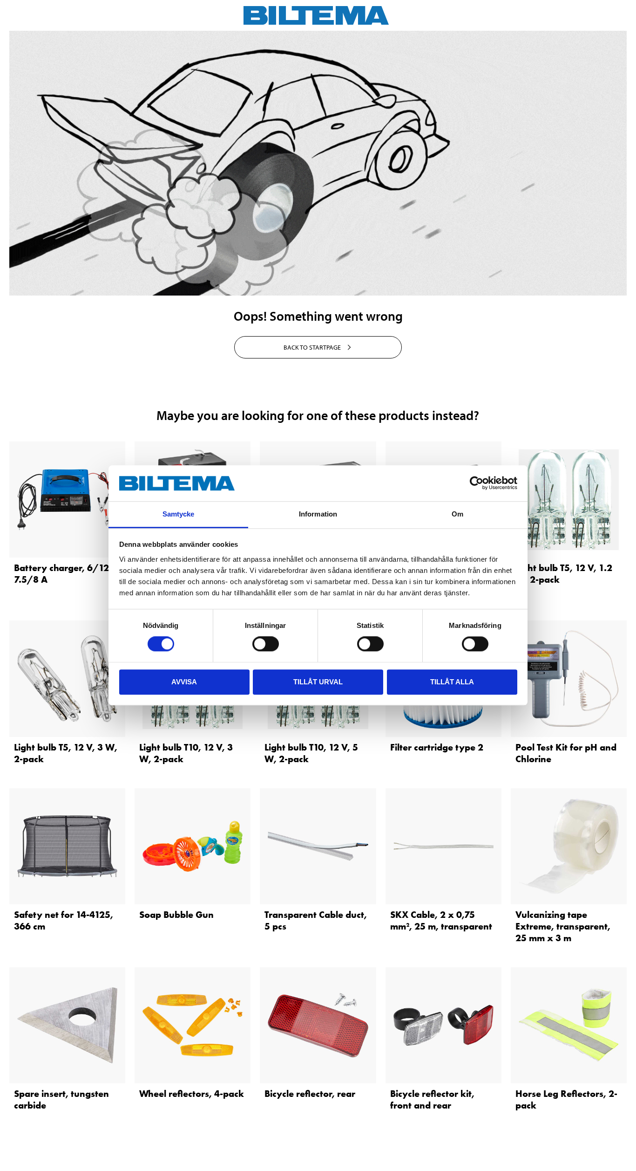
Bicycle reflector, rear (309, 1094)
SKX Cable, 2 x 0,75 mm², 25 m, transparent (441, 920)
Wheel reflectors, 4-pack (191, 1094)
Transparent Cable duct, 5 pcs (315, 920)
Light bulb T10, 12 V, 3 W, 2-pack (186, 753)
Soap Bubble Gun (176, 915)
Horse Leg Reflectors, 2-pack (566, 1099)
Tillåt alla (452, 682)
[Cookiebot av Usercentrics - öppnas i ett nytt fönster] (476, 483)
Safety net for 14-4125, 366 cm (63, 920)
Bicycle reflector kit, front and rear (432, 1099)
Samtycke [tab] (178, 514)
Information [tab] (318, 514)
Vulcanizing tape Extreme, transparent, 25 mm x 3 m (562, 926)
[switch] (265, 643)
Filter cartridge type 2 (436, 747)
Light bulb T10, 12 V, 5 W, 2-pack (311, 753)
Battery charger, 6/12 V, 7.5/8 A (67, 574)
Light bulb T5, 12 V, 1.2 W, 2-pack (563, 574)
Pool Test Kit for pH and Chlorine (565, 753)
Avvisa (184, 682)
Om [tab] (457, 514)
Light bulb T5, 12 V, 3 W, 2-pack (65, 753)
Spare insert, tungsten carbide (61, 1099)
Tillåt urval (318, 682)
